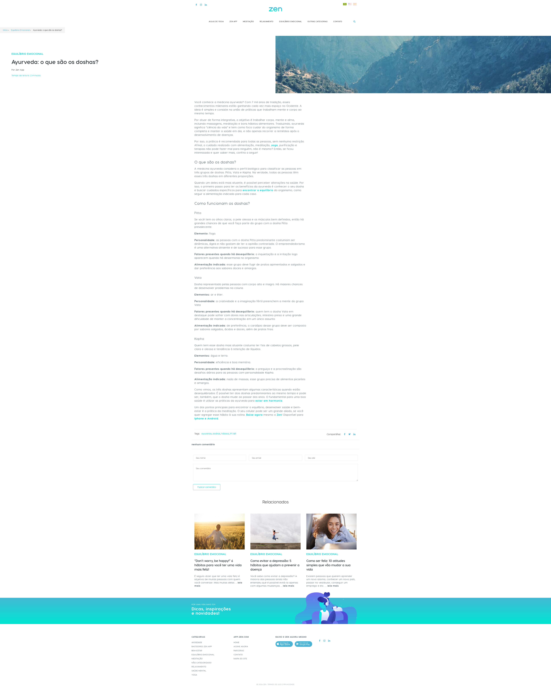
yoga (274, 145)
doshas (216, 433)
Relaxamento (266, 21)
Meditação (248, 21)
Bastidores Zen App (202, 646)
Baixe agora (254, 415)
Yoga (194, 675)
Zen (279, 415)
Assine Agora (241, 646)
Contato (337, 21)
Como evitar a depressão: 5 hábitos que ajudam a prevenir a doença (274, 565)
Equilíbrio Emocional (290, 21)
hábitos (225, 433)
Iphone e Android (206, 418)
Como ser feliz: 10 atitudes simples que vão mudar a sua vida (328, 565)
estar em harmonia (268, 400)
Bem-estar (197, 650)
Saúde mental (199, 670)
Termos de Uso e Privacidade (280, 684)
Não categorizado (202, 662)
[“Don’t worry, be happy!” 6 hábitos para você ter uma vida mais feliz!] (219, 531)
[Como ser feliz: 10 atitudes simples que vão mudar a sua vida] (331, 531)
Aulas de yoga (216, 21)
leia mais (288, 585)
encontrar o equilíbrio (258, 190)
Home (236, 642)
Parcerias (239, 650)
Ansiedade (197, 642)
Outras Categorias (317, 21)
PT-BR (233, 433)
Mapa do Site (240, 658)
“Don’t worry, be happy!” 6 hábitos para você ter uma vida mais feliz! (218, 565)
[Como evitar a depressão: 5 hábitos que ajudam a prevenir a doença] (275, 531)
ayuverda (206, 433)
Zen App (233, 21)
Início (5, 30)
